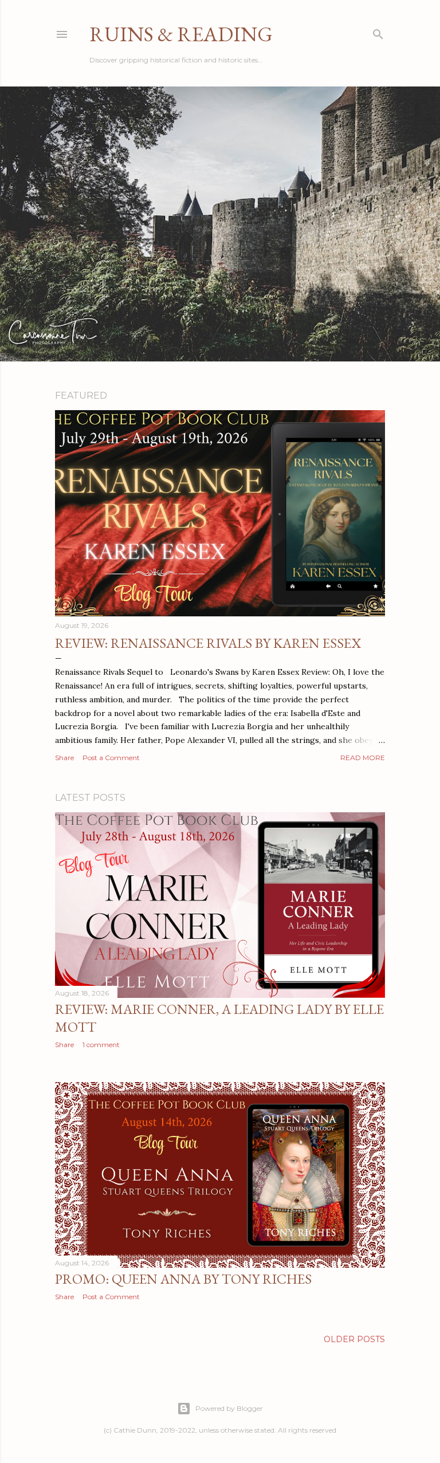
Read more (362, 757)
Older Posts (354, 1339)
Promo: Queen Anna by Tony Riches (183, 1279)
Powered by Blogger (229, 1408)
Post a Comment (111, 757)
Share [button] (64, 757)
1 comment (101, 1044)
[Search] (378, 32)
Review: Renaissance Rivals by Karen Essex (208, 643)
